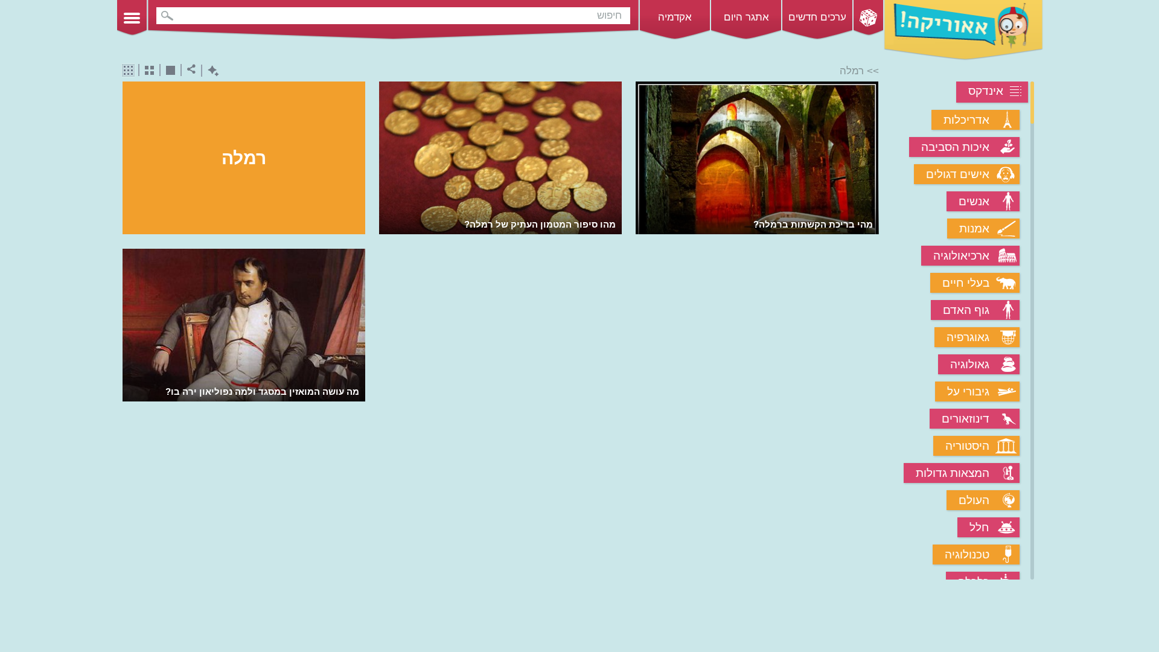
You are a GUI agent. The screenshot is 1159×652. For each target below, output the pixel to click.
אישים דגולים (957, 174)
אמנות (974, 228)
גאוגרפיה (968, 337)
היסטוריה (967, 445)
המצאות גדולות (952, 473)
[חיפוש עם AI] (210, 70)
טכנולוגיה (967, 554)
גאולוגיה (969, 364)
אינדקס (985, 91)
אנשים (974, 201)
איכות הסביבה (955, 147)
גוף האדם (966, 310)
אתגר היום (746, 17)
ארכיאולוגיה (961, 255)
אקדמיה (675, 17)
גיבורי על (968, 391)
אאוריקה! (963, 30)
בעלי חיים (965, 282)
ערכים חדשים (817, 17)
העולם (974, 500)
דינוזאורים (965, 418)
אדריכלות (966, 119)
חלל (979, 527)
